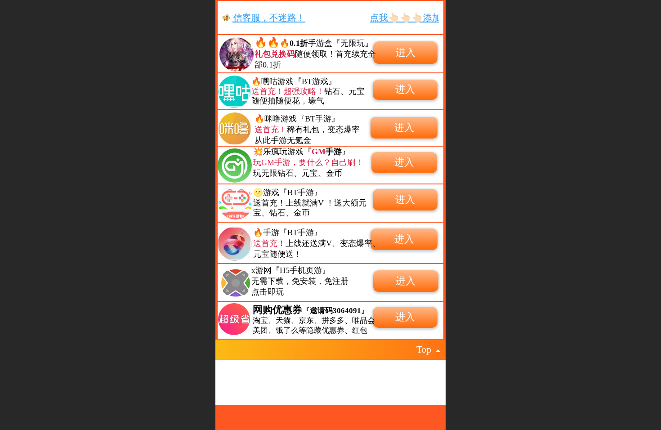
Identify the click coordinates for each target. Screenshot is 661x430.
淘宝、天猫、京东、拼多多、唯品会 (314, 320)
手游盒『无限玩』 (331, 43)
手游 (271, 232)
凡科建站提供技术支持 (323, 388)
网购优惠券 (311, 309)
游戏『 (275, 192)
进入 (405, 52)
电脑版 (366, 388)
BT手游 (300, 192)
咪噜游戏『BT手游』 (301, 118)
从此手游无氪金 (283, 140)
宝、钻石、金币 (281, 212)
